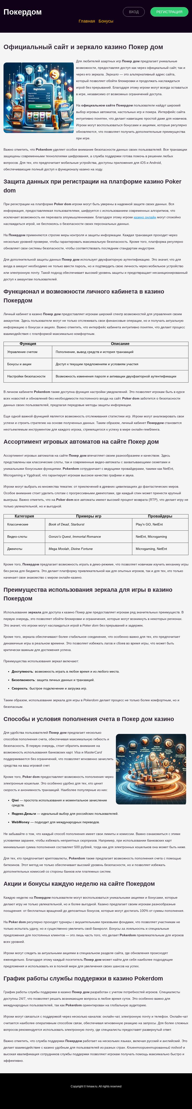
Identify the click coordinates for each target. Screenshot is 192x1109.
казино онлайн (145, 217)
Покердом (23, 12)
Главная (87, 21)
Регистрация (169, 12)
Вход (134, 12)
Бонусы (106, 21)
